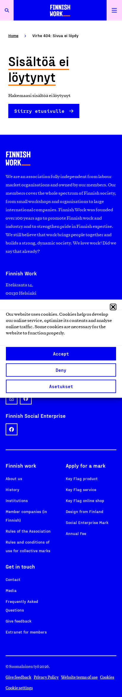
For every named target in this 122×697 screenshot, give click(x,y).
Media (11, 590)
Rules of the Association (28, 531)
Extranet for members (26, 631)
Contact (13, 579)
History (12, 489)
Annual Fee (76, 533)
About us (14, 478)
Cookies (107, 677)
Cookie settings (19, 687)
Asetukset (61, 386)
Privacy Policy (46, 677)
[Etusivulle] (60, 10)
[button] (113, 307)
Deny (61, 370)
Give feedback (18, 620)
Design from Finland (84, 511)
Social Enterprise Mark (87, 522)
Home (13, 35)
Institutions (17, 500)
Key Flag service (81, 489)
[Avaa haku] (7, 10)
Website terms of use (79, 677)
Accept (61, 353)
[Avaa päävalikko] (114, 10)
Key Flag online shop (85, 500)
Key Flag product (82, 478)
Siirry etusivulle (39, 111)
